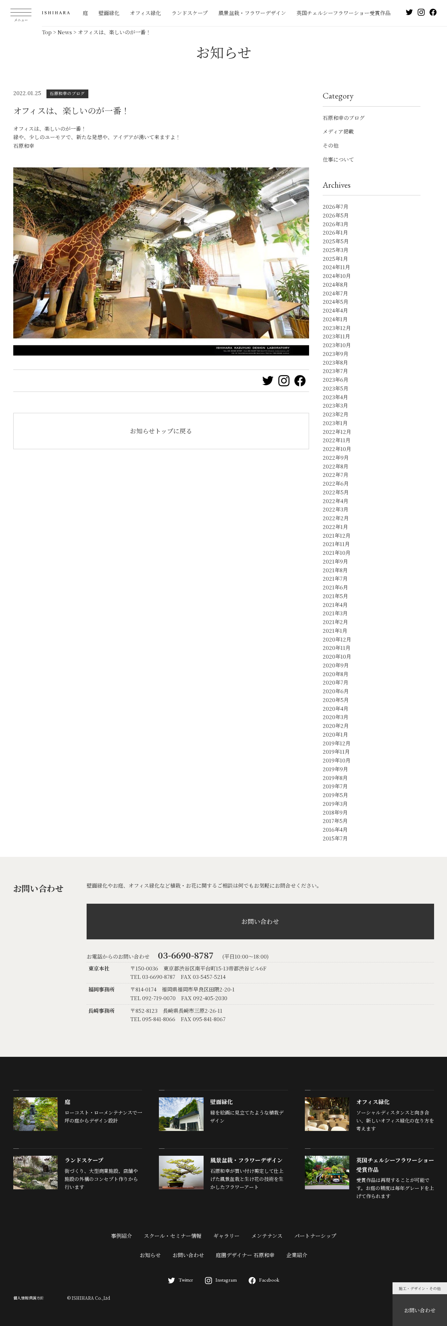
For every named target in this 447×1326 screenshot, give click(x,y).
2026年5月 (336, 215)
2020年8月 (336, 674)
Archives (337, 184)
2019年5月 (335, 794)
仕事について (338, 159)
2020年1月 (335, 734)
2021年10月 (337, 552)
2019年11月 (336, 751)
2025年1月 (335, 258)
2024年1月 (335, 319)
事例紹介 (121, 1235)
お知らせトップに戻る (161, 430)
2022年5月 (336, 492)
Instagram (226, 1279)
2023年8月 (335, 362)
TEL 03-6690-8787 (152, 976)
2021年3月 (335, 613)
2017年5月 (335, 820)
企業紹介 (296, 1255)
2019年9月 (335, 769)
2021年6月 (335, 587)
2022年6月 (336, 483)
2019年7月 (335, 786)
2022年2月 (336, 518)
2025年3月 (336, 249)
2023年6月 (336, 379)
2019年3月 (335, 803)
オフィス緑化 (145, 12)
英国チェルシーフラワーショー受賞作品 (343, 12)
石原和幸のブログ (344, 117)
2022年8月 (336, 466)
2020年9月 (336, 665)
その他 (330, 145)
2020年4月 (336, 708)
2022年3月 (336, 509)
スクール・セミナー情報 (172, 1235)
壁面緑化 (108, 12)
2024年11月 (336, 267)
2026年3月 (336, 224)
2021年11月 (336, 543)
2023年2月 (336, 414)
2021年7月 (335, 578)
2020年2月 (336, 725)
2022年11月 (337, 440)
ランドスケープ (189, 12)
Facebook (269, 1279)
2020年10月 (337, 656)
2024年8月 (335, 284)
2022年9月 (336, 457)
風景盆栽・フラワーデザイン (252, 12)
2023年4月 (335, 397)
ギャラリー (226, 1235)
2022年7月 (336, 474)
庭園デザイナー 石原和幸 (245, 1255)
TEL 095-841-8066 (152, 1019)
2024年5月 (336, 301)
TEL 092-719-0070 (153, 998)
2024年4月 (335, 310)
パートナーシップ (315, 1235)
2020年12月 (337, 639)
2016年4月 (335, 829)
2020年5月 (336, 699)
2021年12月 (337, 535)
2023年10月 (337, 345)
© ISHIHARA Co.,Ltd (88, 1298)
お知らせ (150, 1255)
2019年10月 (337, 760)
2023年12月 (337, 327)
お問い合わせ (419, 1310)
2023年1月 (335, 423)
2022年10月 (337, 448)
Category (338, 95)
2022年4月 (336, 500)
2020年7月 (336, 682)
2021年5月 (335, 596)
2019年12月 (337, 743)
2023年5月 (336, 388)
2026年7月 (336, 206)
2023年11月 (336, 336)
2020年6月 (336, 691)
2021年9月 (335, 561)
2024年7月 (335, 293)
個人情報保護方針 (28, 1297)
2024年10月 (337, 275)
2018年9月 (335, 812)
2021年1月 (335, 630)
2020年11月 (337, 647)
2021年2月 (335, 621)
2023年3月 (335, 405)
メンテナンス (267, 1235)
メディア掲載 (338, 131)
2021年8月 (335, 570)
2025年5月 (336, 241)
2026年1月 (335, 232)
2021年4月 (335, 604)
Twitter (185, 1279)
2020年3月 (336, 717)
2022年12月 (337, 431)
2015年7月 (335, 838)
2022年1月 (335, 526)
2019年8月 (335, 777)
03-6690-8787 (186, 955)
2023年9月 (336, 353)
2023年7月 (335, 370)
